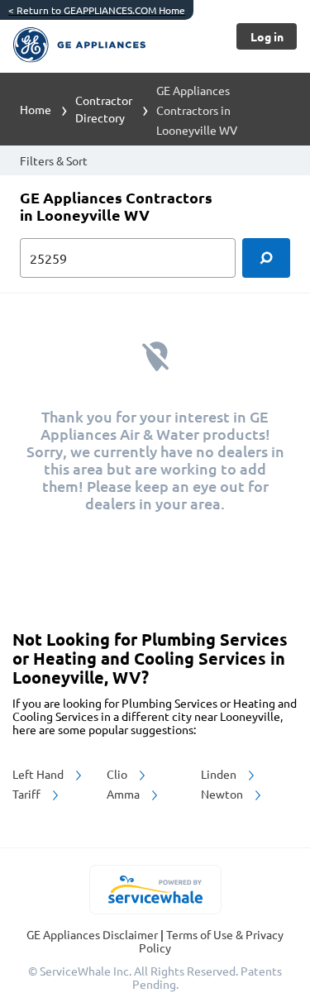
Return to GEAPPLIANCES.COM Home (96, 10)
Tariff (27, 793)
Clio (118, 773)
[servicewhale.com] (155, 889)
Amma (124, 793)
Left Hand (39, 773)
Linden (220, 773)
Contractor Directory (103, 109)
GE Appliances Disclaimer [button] (93, 934)
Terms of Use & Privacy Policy (211, 941)
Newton (223, 793)
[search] (266, 258)
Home (35, 109)
